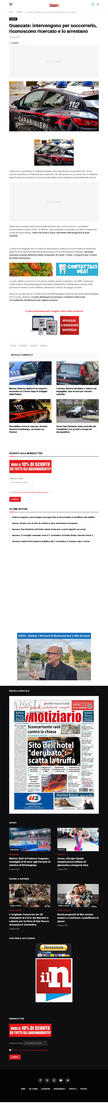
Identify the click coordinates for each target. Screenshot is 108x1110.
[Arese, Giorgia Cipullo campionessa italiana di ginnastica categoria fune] (78, 839)
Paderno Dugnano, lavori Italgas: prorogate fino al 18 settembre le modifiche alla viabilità (53, 517)
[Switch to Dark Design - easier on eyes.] (93, 4)
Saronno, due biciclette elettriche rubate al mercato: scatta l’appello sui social (48, 529)
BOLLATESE (61, 850)
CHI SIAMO (33, 1088)
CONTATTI (73, 1088)
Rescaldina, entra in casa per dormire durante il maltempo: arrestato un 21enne (28, 429)
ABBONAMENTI (60, 1088)
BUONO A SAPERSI (16, 906)
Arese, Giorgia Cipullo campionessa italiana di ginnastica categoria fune (72, 862)
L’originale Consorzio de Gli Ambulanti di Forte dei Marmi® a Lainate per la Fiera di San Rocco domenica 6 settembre (29, 919)
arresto (13, 345)
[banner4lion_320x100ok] (31, 269)
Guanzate (33, 345)
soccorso (43, 345)
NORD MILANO (14, 850)
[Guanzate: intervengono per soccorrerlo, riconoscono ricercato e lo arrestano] (54, 106)
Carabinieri (23, 345)
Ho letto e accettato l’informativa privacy (30, 492)
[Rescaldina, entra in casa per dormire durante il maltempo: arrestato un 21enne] (30, 411)
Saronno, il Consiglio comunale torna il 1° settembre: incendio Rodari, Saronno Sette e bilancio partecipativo (52, 535)
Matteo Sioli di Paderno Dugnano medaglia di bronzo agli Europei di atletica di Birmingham (29, 862)
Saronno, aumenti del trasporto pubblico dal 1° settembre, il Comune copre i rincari (51, 541)
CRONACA (13, 19)
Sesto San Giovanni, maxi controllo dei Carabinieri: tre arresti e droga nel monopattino (76, 429)
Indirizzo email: (16, 1043)
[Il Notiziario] (54, 4)
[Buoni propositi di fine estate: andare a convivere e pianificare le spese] (78, 895)
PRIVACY (83, 1088)
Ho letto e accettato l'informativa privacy (29, 1050)
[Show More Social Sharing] (23, 43)
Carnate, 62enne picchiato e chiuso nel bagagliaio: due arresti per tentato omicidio (76, 391)
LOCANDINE (45, 1088)
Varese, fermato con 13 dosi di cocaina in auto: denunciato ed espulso (45, 523)
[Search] (97, 4)
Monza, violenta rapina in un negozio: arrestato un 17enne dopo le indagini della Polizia (28, 391)
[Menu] (11, 4)
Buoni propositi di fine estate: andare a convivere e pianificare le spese (78, 918)
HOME (23, 1088)
